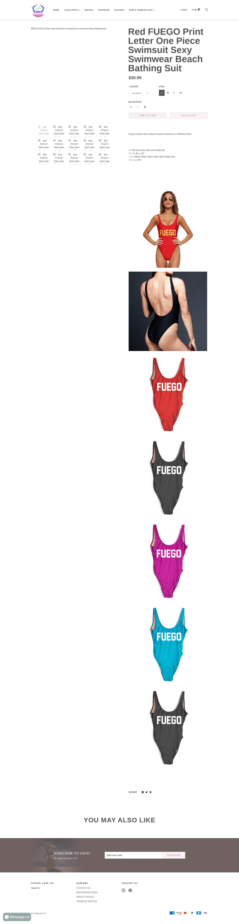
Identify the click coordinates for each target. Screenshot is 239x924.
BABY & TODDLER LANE (140, 10)
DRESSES (89, 10)
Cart (195, 10)
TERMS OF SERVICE (86, 901)
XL (180, 93)
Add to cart (147, 115)
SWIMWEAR (103, 10)
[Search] (206, 10)
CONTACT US (83, 888)
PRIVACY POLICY (85, 897)
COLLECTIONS (71, 10)
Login (184, 10)
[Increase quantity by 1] (145, 106)
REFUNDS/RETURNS (87, 892)
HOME (56, 10)
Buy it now (189, 115)
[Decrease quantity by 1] (131, 106)
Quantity (135, 102)
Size (162, 87)
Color (133, 87)
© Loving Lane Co (38, 913)
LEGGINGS (119, 10)
